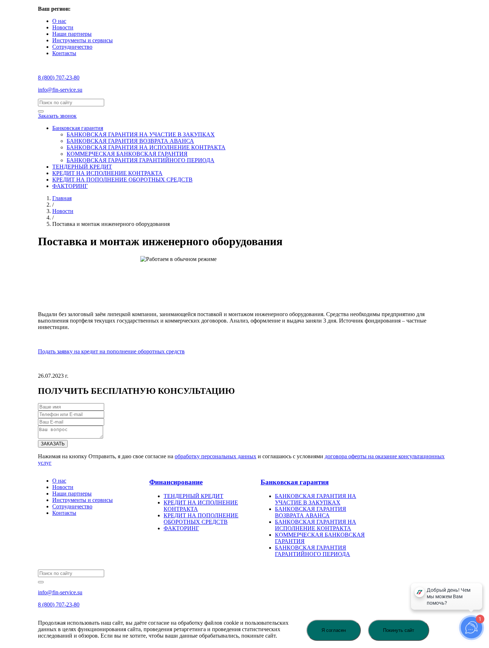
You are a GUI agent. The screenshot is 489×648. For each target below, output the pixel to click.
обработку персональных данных (215, 456)
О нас (59, 21)
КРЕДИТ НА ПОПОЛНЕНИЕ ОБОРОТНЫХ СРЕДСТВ (122, 179)
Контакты (64, 53)
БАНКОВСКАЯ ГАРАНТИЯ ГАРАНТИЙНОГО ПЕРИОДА (140, 160)
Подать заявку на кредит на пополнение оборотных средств (111, 351)
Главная (62, 198)
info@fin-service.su (60, 90)
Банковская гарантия (77, 128)
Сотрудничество (72, 47)
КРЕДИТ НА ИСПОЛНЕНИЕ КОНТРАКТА (107, 173)
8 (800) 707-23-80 (58, 77)
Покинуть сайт (398, 630)
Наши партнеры (72, 34)
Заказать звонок (57, 116)
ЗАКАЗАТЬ (53, 443)
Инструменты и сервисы (82, 40)
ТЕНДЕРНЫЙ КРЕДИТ (82, 167)
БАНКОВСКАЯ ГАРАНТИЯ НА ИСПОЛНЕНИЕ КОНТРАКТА (146, 147)
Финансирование (176, 482)
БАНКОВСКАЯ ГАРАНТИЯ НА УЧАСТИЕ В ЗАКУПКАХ (141, 134)
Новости (62, 27)
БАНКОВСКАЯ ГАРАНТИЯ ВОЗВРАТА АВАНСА (130, 141)
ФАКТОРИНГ (70, 186)
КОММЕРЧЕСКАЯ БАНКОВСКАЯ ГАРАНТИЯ (127, 154)
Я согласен (333, 630)
